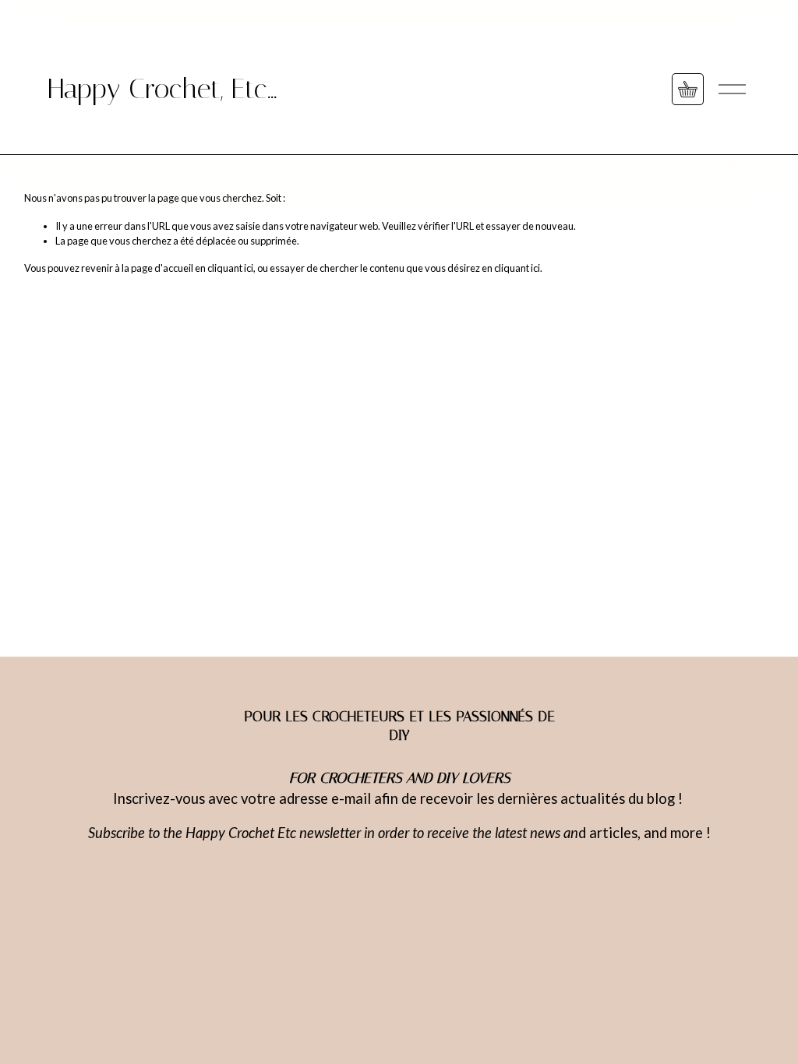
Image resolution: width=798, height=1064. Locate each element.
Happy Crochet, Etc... (162, 88)
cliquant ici (230, 268)
